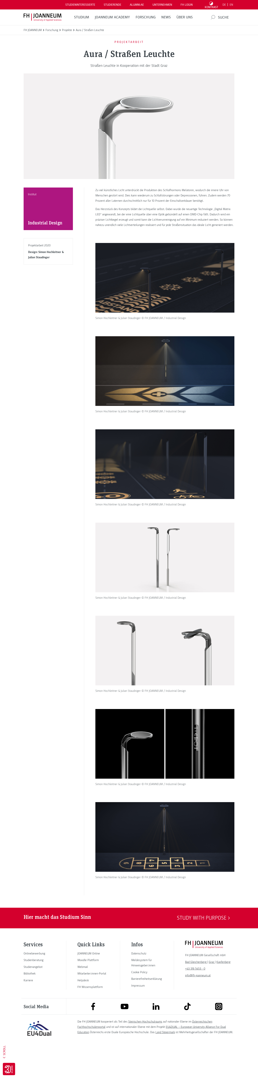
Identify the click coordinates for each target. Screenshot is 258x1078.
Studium (81, 17)
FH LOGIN (187, 5)
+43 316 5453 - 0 (195, 969)
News (166, 17)
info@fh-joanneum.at (198, 975)
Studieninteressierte (80, 5)
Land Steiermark (165, 1032)
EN (231, 5)
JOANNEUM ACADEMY (112, 17)
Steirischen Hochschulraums (145, 1022)
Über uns (184, 17)
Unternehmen (162, 5)
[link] (39, 953)
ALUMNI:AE (137, 5)
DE (224, 5)
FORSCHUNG (146, 17)
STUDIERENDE (112, 5)
